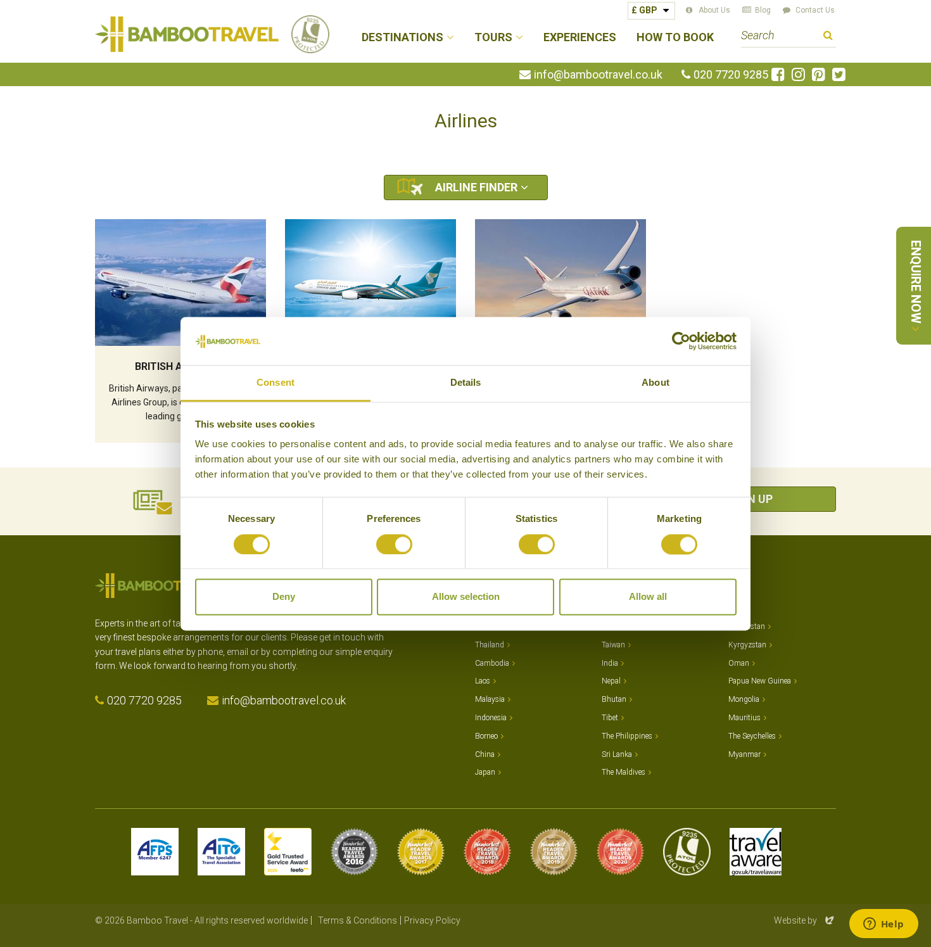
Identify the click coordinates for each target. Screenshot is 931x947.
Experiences (579, 38)
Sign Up (750, 498)
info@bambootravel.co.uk (598, 74)
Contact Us (815, 10)
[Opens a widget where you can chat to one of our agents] (883, 925)
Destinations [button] (402, 38)
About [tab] (655, 383)
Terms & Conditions (357, 920)
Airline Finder (476, 187)
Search (828, 37)
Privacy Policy (432, 920)
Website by (805, 920)
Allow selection (466, 597)
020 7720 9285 (731, 74)
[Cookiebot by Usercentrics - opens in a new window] (681, 340)
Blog (763, 10)
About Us (714, 10)
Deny (283, 597)
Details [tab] (465, 383)
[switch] (394, 544)
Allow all (648, 597)
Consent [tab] (275, 383)
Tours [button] (493, 38)
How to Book (675, 38)
